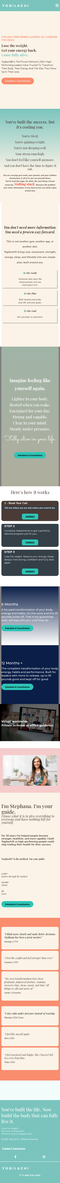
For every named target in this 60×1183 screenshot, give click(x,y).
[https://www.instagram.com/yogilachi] (44, 1156)
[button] (57, 5)
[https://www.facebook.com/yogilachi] (16, 1156)
